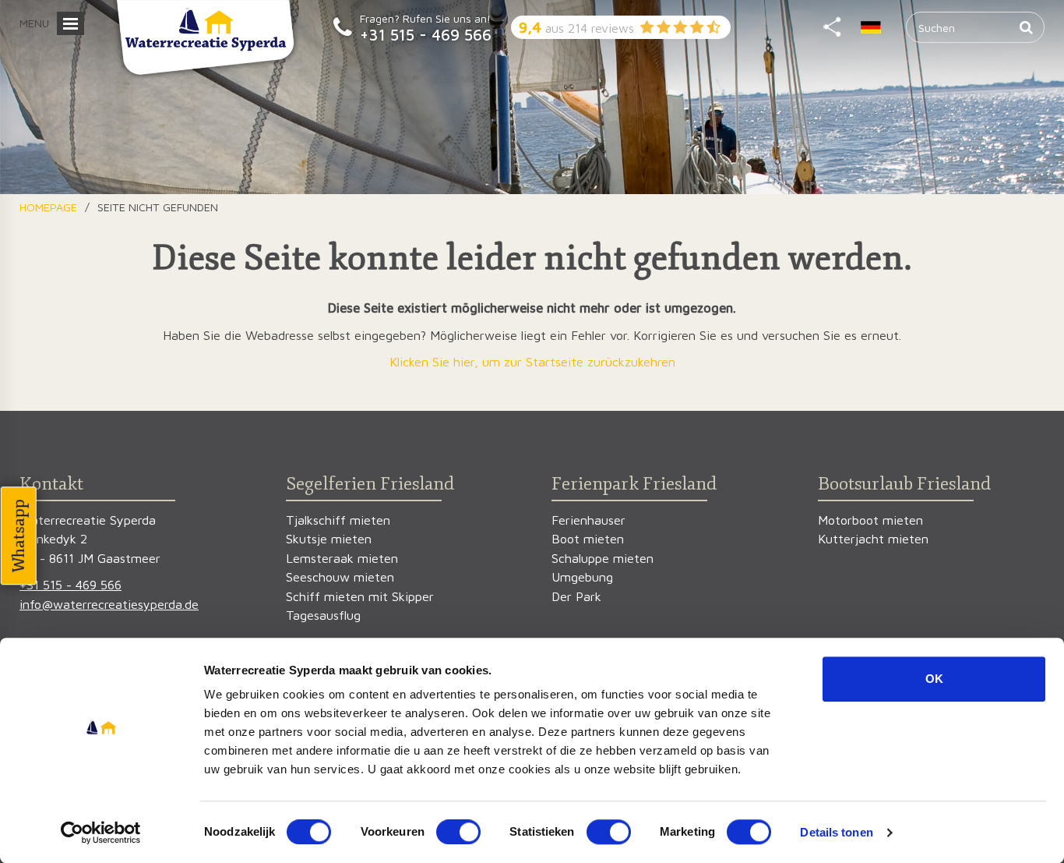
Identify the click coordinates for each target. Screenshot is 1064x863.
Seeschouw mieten (340, 576)
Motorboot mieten (870, 519)
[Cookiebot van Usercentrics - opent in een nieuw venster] (101, 832)
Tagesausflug (323, 614)
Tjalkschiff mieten (338, 519)
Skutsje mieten (329, 538)
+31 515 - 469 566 (425, 34)
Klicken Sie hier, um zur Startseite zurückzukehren (532, 361)
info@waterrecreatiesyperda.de (109, 603)
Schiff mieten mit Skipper (360, 596)
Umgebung (582, 576)
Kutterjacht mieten (873, 538)
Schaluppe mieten (602, 557)
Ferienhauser (588, 519)
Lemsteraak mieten (342, 557)
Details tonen (836, 832)
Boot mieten (587, 538)
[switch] (458, 831)
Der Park (576, 596)
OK (934, 678)
